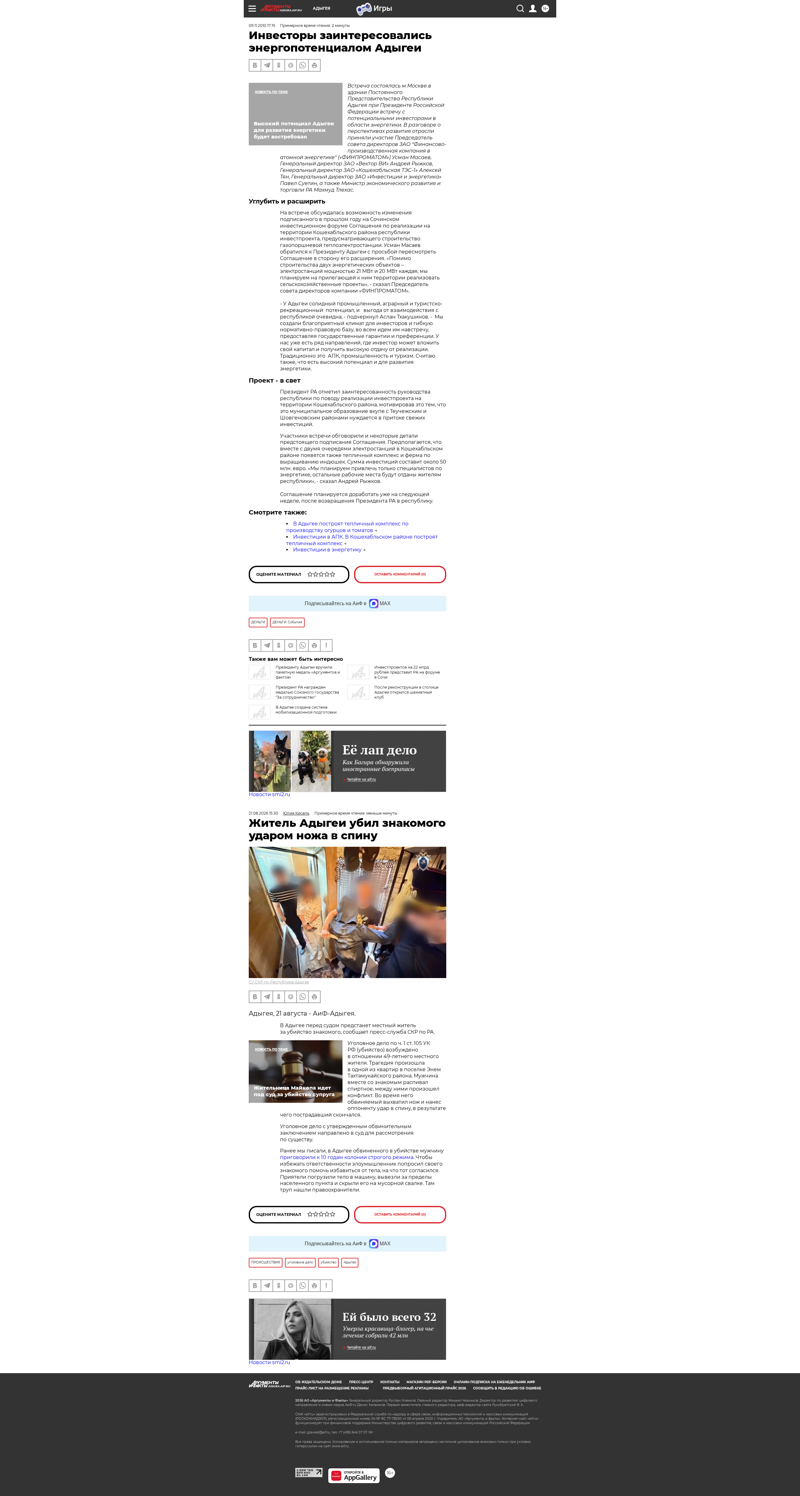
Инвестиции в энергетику (327, 550)
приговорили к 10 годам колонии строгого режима (346, 1157)
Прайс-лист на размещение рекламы (331, 1388)
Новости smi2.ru (269, 794)
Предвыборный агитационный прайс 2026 (424, 1388)
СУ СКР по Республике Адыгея (279, 982)
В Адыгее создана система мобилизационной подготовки (306, 710)
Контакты (389, 1382)
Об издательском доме (318, 1382)
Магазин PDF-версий (427, 1382)
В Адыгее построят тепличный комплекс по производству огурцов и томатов (347, 527)
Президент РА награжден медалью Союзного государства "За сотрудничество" (307, 692)
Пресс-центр (361, 1382)
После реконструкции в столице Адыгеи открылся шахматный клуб (406, 692)
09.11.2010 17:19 (262, 25)
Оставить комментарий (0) (400, 574)
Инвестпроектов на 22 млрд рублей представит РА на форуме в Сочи (407, 672)
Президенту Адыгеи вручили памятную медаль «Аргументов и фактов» (308, 672)
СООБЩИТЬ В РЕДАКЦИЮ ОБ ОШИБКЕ (507, 1388)
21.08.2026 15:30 (263, 813)
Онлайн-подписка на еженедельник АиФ (494, 1382)
